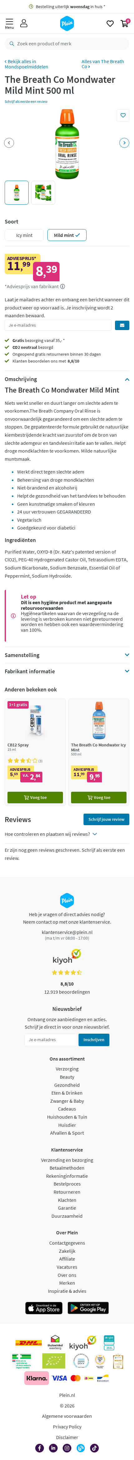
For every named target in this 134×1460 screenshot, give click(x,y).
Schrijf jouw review (106, 819)
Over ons (67, 1275)
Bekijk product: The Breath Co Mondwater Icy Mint (99, 752)
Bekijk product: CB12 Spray (35, 752)
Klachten (67, 1200)
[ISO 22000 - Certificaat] (81, 1361)
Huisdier (67, 1125)
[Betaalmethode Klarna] (36, 1378)
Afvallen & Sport (67, 1133)
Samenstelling (22, 655)
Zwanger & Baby (67, 1101)
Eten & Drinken (67, 1093)
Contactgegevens (67, 1243)
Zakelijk (67, 1251)
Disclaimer (67, 1437)
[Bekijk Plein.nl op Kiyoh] (82, 1343)
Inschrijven (94, 1039)
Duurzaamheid (67, 1216)
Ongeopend (23, 354)
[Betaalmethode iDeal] (89, 1378)
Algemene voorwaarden (67, 1416)
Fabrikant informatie (30, 671)
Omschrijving (21, 379)
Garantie (67, 1208)
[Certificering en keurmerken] (53, 1361)
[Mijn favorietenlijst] (110, 23)
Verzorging (67, 1069)
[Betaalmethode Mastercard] (75, 1378)
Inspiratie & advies (67, 1291)
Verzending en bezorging (67, 1160)
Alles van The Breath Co (103, 64)
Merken (67, 1283)
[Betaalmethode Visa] (59, 1378)
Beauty (67, 1077)
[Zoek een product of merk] (11, 44)
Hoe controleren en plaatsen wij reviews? (47, 834)
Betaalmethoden (67, 1168)
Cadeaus (67, 1109)
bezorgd (32, 347)
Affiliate (67, 1259)
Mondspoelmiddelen (26, 66)
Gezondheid (67, 1085)
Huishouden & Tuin (67, 1117)
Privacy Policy (67, 1426)
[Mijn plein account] (23, 23)
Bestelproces (67, 1184)
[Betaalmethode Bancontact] (103, 1378)
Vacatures (67, 1267)
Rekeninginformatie (67, 1176)
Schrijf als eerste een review (26, 101)
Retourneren (67, 1192)
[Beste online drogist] (100, 1361)
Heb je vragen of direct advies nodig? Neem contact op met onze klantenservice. (67, 918)
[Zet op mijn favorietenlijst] (123, 115)
